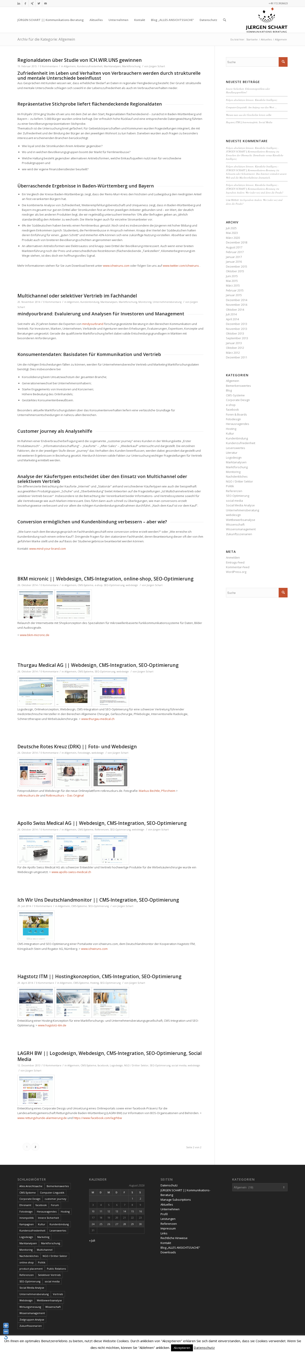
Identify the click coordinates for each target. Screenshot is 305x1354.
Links (164, 1233)
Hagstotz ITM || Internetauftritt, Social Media (249, 122)
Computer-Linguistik (52, 1192)
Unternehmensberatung (167, 302)
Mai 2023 (232, 233)
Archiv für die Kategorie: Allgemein (46, 39)
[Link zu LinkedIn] (18, 3)
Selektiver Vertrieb (49, 1275)
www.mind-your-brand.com (47, 549)
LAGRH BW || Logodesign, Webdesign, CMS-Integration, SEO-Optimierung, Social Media (109, 1056)
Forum (55, 1205)
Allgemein (70, 66)
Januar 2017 (234, 257)
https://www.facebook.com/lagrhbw (97, 1118)
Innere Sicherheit (48, 1217)
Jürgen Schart (157, 66)
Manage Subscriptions (176, 1200)
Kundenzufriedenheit (89, 66)
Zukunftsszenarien (239, 534)
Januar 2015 (234, 295)
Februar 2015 (235, 290)
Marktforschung (131, 66)
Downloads (168, 1252)
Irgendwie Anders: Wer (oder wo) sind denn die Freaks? (254, 192)
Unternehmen (170, 1209)
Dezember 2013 (236, 324)
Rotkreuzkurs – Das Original (65, 795)
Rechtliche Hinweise (174, 1238)
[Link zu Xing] (32, 3)
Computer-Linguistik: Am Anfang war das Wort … (251, 107)
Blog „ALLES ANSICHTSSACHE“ (180, 1248)
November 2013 (236, 329)
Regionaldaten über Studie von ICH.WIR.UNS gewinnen (79, 60)
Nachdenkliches (237, 476)
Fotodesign (84, 752)
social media (179, 1065)
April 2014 (232, 319)
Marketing (43, 1237)
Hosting (94, 982)
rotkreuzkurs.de (28, 795)
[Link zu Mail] (45, 3)
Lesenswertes (235, 448)
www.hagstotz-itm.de (52, 1025)
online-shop (26, 1262)
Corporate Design (238, 400)
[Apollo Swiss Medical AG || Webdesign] (36, 849)
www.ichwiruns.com (116, 266)
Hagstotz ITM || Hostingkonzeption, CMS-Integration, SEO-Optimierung (99, 976)
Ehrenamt (25, 1205)
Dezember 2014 (236, 300)
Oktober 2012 (235, 348)
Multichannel (44, 1249)
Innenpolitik (26, 1217)
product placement (31, 1268)
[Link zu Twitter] (39, 3)
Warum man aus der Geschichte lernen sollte (249, 114)
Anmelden (233, 557)
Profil (164, 1214)
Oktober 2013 (235, 333)
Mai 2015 (232, 281)
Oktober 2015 (235, 271)
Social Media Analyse (240, 505)
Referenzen (102, 829)
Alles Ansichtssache (30, 1186)
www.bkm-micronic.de (34, 635)
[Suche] (224, 20)
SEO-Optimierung (114, 585)
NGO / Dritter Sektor (136, 1065)
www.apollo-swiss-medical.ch (71, 872)
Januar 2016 (234, 262)
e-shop (98, 585)
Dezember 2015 (236, 266)
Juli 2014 (231, 314)
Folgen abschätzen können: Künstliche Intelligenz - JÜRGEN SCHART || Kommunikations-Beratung (252, 149)
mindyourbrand (92, 324)
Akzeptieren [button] (182, 1348)
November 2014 (236, 305)
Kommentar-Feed (237, 567)
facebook (103, 1065)
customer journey (55, 1198)
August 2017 (234, 247)
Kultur (230, 433)
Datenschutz (169, 1185)
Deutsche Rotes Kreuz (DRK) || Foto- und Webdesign (77, 746)
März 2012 (233, 353)
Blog (229, 390)
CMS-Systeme (85, 585)
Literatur (231, 453)
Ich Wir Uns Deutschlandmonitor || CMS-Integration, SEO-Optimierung (98, 900)
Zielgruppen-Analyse (31, 1319)
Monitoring (144, 302)
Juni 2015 (232, 276)
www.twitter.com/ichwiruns (181, 266)
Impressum (168, 1228)
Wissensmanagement (241, 529)
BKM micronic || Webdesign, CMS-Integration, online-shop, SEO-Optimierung (105, 579)
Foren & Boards (236, 414)
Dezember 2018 (236, 242)
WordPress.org (236, 572)
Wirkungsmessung (30, 1306)
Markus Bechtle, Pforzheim (157, 791)
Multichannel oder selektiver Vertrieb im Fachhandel (77, 296)
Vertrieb (58, 1294)
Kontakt (166, 1243)
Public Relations (56, 1268)
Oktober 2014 (235, 310)
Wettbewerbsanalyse (240, 520)
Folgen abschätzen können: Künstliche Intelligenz (251, 100)
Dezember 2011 (236, 357)
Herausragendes (237, 424)
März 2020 (233, 238)
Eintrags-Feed (235, 562)
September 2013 (237, 338)
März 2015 (233, 285)
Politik (230, 486)
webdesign (132, 585)
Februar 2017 (235, 252)
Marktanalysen (112, 66)
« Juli (92, 1240)
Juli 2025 (231, 228)
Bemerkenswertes (238, 386)
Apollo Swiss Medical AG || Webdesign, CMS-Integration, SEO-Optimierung (102, 823)
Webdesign (26, 1300)
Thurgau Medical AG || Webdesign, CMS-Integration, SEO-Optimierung (98, 665)
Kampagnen (26, 1224)
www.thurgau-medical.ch (98, 719)
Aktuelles (167, 1204)
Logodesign (116, 1065)
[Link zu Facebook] (25, 3)
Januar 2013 (234, 343)
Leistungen (168, 1219)
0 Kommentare (49, 66)
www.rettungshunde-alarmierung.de (42, 1118)
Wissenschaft (235, 524)
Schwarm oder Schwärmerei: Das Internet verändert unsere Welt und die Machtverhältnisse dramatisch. (256, 175)
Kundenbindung (89, 302)
